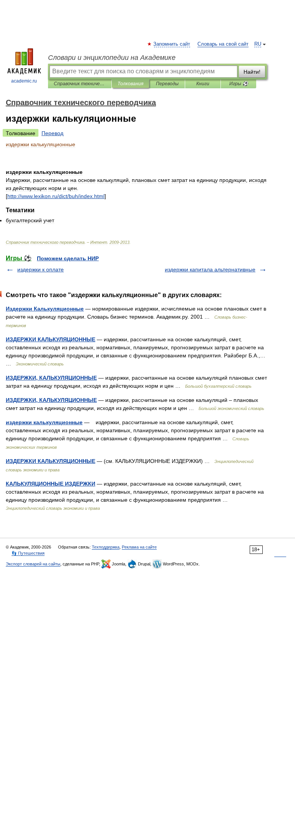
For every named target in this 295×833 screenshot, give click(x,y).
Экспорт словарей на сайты (33, 564)
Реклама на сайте (139, 547)
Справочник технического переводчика (80, 83)
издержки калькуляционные (44, 422)
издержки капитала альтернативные (210, 269)
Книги (202, 83)
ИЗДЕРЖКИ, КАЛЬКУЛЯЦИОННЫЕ (51, 378)
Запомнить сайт (172, 44)
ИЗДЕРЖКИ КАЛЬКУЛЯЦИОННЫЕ (50, 339)
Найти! (252, 72)
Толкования (130, 83)
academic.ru (24, 81)
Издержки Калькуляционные (45, 309)
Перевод (52, 133)
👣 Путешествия (28, 553)
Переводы (167, 83)
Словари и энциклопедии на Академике (112, 57)
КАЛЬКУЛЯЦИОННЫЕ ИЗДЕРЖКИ (50, 484)
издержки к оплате (40, 269)
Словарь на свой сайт (223, 44)
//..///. (55, 196)
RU (257, 44)
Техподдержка (105, 547)
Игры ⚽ (238, 83)
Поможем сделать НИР (68, 258)
